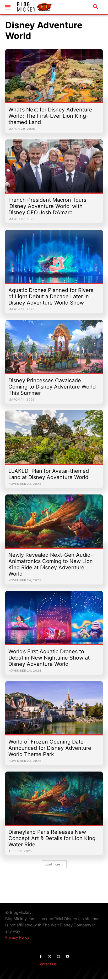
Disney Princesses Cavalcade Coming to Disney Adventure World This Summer (52, 386)
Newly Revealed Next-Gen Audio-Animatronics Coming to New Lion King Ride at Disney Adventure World (50, 564)
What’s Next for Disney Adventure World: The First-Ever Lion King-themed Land (50, 115)
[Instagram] (58, 957)
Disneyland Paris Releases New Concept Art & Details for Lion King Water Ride (51, 838)
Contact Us (47, 964)
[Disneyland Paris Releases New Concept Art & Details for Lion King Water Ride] (54, 801)
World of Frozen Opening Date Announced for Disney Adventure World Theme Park (49, 748)
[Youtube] (67, 957)
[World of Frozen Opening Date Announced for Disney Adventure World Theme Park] (54, 710)
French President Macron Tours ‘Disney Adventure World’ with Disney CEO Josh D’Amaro (47, 206)
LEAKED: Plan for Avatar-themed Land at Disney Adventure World (48, 474)
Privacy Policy (17, 937)
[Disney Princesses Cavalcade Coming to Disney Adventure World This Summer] (54, 349)
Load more (52, 864)
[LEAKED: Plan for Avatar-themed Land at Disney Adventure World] (54, 439)
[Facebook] (40, 957)
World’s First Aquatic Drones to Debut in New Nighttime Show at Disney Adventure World (49, 657)
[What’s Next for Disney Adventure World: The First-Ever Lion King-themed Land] (54, 78)
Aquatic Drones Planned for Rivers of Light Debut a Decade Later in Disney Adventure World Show (50, 296)
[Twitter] (49, 957)
